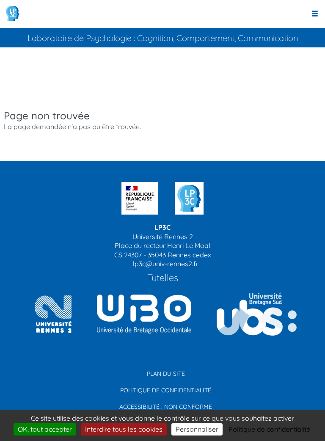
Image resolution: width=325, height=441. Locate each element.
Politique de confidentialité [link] (269, 429)
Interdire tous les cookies (123, 429)
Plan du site (166, 374)
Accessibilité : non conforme (165, 407)
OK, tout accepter (45, 429)
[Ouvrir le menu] (315, 14)
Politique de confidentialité (165, 390)
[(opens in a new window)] (141, 313)
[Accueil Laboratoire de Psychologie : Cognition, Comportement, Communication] (12, 13)
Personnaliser (197, 429)
